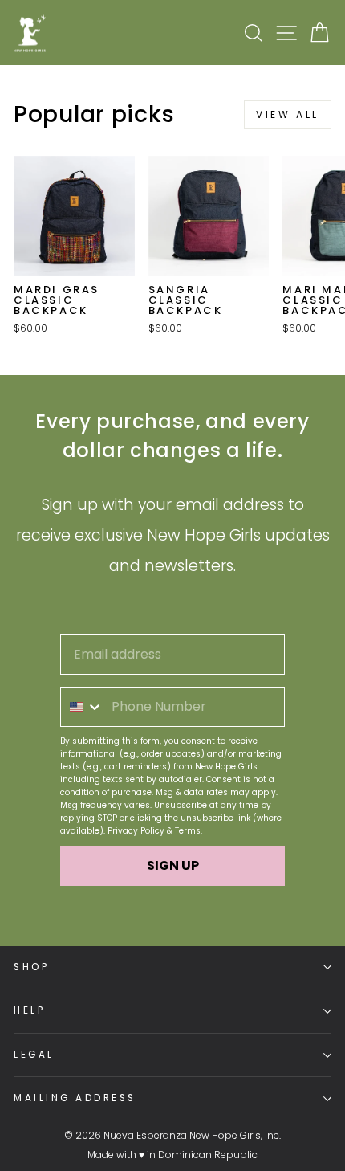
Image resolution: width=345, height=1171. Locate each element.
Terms (188, 831)
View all (287, 114)
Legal (34, 1054)
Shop (31, 967)
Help (29, 1010)
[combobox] (82, 707)
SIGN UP (173, 865)
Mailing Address (75, 1097)
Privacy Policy (136, 831)
